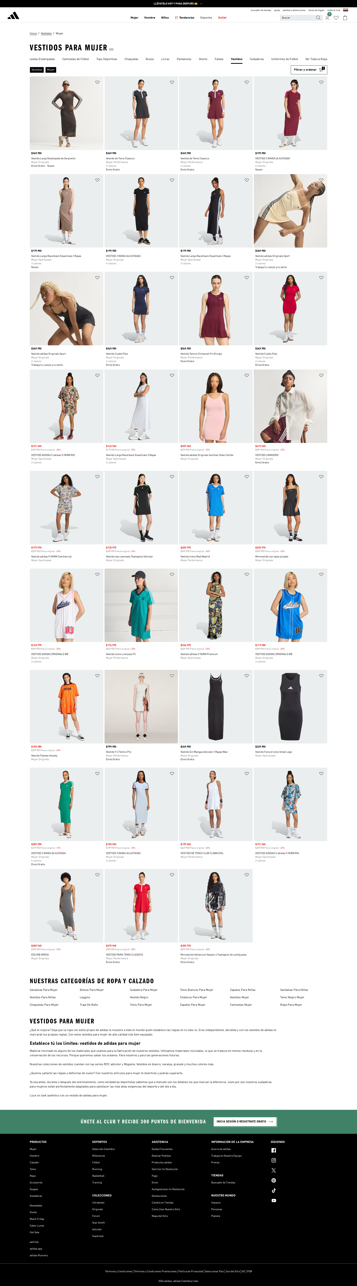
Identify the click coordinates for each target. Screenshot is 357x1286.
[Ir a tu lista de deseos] (336, 17)
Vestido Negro (139, 997)
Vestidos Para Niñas (43, 997)
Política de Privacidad (190, 1271)
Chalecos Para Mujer (193, 997)
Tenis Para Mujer (141, 1004)
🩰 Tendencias (184, 17)
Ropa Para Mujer (291, 1004)
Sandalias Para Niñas (294, 990)
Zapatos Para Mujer (192, 1004)
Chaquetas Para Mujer (44, 1004)
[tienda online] (13, 16)
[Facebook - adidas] (299, 1151)
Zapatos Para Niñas (242, 990)
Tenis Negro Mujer (292, 997)
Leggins (85, 997)
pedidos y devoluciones (294, 10)
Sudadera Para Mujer (144, 990)
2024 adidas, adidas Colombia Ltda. (178, 1281)
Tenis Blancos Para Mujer (196, 990)
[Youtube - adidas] (299, 1201)
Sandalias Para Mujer (44, 990)
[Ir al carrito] (345, 17)
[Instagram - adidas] (299, 1161)
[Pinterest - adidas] (299, 1181)
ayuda (277, 10)
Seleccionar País (214, 1271)
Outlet (222, 17)
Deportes (206, 17)
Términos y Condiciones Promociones (155, 1271)
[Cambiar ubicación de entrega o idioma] (346, 10)
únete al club (333, 10)
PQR (249, 1271)
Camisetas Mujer (241, 1004)
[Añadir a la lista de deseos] (97, 83)
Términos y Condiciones (118, 1271)
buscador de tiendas (261, 10)
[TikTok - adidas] (299, 1191)
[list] (178, 59)
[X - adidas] (299, 1171)
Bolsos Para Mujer (92, 990)
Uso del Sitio (233, 1271)
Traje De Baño (89, 1004)
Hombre (149, 17)
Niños (165, 17)
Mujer (134, 17)
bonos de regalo (316, 10)
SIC (243, 1271)
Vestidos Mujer (239, 997)
